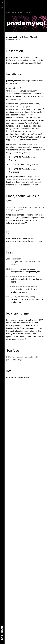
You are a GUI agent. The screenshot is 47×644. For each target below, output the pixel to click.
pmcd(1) (33, 176)
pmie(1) (13, 217)
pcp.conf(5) (22, 339)
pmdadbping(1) (31, 357)
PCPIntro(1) (11, 357)
